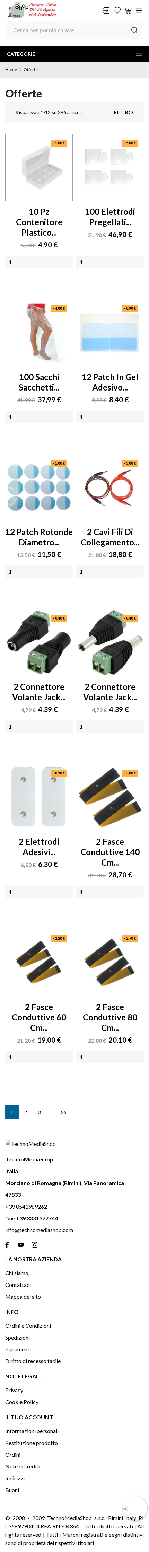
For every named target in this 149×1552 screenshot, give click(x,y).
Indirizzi (15, 1478)
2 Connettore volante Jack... (39, 692)
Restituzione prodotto (31, 1442)
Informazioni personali (32, 1431)
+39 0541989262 (26, 1206)
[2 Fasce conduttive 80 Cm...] (110, 963)
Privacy (14, 1390)
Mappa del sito (23, 1296)
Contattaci (18, 1284)
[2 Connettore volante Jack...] (39, 642)
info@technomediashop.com (39, 1230)
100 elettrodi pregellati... (110, 217)
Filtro (123, 112)
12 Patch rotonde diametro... (39, 537)
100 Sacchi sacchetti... (39, 382)
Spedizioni (17, 1337)
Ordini (12, 1454)
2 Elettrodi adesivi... (39, 846)
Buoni (12, 1490)
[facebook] (7, 1245)
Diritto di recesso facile (33, 1361)
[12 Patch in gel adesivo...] (110, 333)
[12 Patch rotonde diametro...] (39, 487)
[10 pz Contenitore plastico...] (39, 167)
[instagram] (34, 1245)
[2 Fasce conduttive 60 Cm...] (39, 963)
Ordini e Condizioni (28, 1325)
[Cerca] (134, 30)
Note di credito (23, 1466)
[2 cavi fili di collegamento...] (110, 487)
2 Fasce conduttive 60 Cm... (39, 1017)
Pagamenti (18, 1349)
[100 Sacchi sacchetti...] (39, 333)
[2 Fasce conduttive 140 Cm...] (110, 797)
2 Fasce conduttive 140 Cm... (110, 851)
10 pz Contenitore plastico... (39, 222)
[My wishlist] (117, 10)
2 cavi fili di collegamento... (110, 537)
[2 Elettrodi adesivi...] (39, 797)
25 (64, 1112)
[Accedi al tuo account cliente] (106, 10)
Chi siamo (16, 1273)
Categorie (21, 54)
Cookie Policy (21, 1401)
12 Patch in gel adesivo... (110, 382)
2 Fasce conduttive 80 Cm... (110, 1017)
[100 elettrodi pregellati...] (110, 167)
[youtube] (21, 1245)
